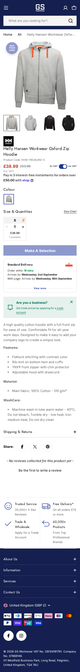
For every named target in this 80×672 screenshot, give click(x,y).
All (20, 34)
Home (7, 34)
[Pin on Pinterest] (48, 447)
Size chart (70, 211)
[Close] (71, 302)
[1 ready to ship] (23, 220)
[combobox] (40, 21)
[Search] (70, 20)
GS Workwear (24, 651)
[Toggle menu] (6, 7)
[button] (40, 470)
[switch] (63, 166)
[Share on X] (35, 447)
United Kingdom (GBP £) (27, 605)
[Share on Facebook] (22, 447)
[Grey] (8, 199)
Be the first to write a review (40, 470)
